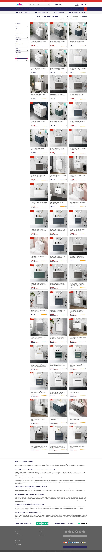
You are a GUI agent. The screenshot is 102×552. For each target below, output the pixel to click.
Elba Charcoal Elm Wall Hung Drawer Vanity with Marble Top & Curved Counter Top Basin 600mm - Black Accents (77, 284)
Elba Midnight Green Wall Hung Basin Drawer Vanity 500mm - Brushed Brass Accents (77, 365)
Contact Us (17, 531)
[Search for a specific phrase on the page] (48, 4)
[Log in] (82, 4)
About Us (16, 542)
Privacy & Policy (17, 540)
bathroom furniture (74, 18)
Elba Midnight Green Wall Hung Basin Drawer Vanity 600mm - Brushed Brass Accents (38, 230)
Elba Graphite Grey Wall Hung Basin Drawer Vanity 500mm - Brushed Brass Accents (77, 446)
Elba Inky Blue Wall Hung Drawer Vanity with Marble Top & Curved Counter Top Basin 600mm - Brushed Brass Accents (58, 446)
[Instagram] (80, 531)
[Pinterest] (73, 531)
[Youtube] (76, 531)
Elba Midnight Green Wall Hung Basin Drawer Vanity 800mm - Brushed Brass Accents (38, 284)
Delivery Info (17, 533)
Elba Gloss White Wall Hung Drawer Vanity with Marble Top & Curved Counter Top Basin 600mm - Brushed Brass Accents (39, 365)
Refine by (19, 23)
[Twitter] (69, 531)
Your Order (41, 531)
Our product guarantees (19, 538)
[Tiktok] (83, 531)
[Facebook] (66, 531)
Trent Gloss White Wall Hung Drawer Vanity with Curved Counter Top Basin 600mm (38, 419)
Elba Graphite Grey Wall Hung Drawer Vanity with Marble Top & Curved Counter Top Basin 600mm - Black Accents (39, 446)
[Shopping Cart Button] (85, 4)
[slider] (16, 58)
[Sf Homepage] (19, 4)
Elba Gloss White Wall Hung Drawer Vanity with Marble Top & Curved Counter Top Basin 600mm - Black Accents (58, 392)
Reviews (40, 533)
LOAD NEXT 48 (58, 454)
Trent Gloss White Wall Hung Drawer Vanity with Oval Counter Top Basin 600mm (77, 311)
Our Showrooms (18, 544)
